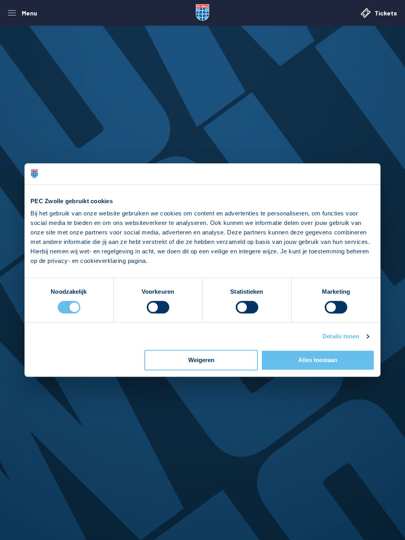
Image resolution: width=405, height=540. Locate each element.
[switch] (158, 307)
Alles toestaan (317, 360)
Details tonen (340, 336)
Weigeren (201, 360)
